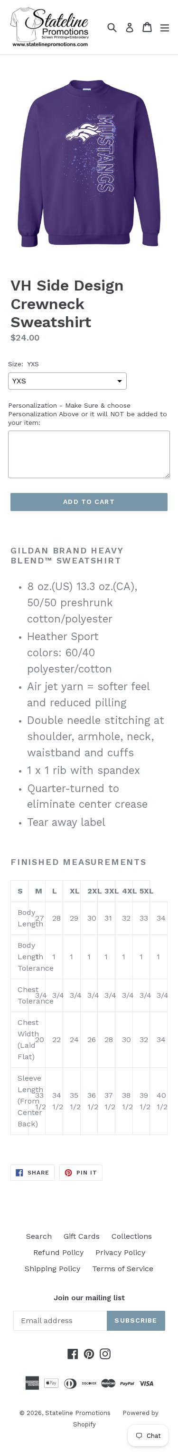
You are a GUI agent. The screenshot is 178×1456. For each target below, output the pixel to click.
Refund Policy (58, 1252)
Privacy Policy (120, 1252)
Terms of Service (122, 1268)
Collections (132, 1236)
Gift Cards (82, 1236)
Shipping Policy (52, 1268)
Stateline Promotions (78, 1412)
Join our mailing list (89, 1298)
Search (39, 1236)
